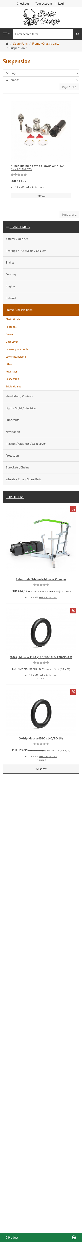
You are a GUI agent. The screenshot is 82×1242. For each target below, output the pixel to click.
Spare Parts (20, 227)
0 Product (12, 1237)
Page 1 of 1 (69, 87)
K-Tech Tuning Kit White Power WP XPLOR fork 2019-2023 (38, 167)
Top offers (15, 497)
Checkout (23, 3)
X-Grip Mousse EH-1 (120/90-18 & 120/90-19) (41, 657)
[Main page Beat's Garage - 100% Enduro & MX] (41, 17)
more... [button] (41, 195)
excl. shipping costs (34, 187)
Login (61, 3)
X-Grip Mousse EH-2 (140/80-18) (41, 738)
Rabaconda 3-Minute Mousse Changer (41, 579)
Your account (43, 3)
